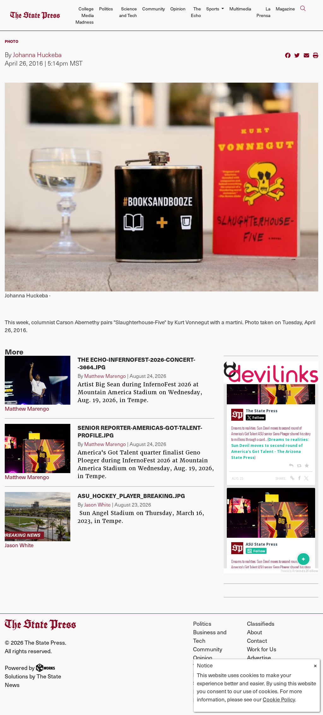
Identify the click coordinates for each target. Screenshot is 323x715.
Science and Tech (128, 12)
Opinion (177, 8)
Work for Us (261, 649)
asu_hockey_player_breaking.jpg (131, 496)
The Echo (196, 12)
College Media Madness (84, 15)
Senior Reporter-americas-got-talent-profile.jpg (140, 431)
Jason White (19, 545)
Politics (106, 8)
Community (153, 8)
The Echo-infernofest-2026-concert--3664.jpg (136, 363)
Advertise (259, 657)
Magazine (285, 8)
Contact (257, 640)
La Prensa (263, 12)
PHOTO (11, 41)
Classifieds (260, 623)
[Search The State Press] (302, 15)
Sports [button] (213, 8)
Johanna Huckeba (37, 54)
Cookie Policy (279, 699)
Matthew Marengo (27, 408)
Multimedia (240, 8)
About (254, 632)
